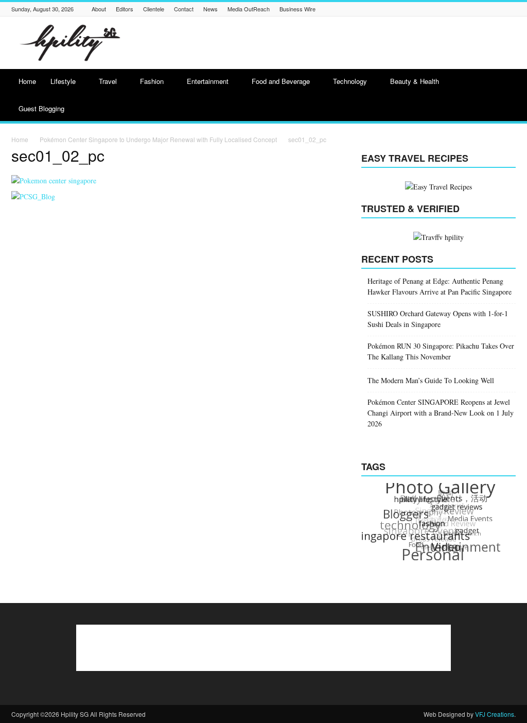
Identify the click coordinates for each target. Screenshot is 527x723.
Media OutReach (248, 9)
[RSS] (471, 9)
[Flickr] (394, 9)
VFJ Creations (494, 714)
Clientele (153, 9)
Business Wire (297, 9)
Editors (124, 9)
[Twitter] (497, 9)
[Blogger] (368, 9)
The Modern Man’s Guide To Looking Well (430, 380)
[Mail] (445, 9)
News (210, 9)
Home (27, 81)
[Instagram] (420, 9)
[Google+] (407, 9)
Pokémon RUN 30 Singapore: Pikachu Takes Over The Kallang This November (440, 351)
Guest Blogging (41, 108)
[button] (503, 96)
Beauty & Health (414, 81)
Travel (108, 81)
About (99, 9)
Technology (350, 81)
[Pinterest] (458, 9)
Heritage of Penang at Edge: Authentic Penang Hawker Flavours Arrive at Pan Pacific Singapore (439, 286)
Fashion (152, 81)
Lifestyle (63, 81)
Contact (184, 9)
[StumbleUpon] (484, 9)
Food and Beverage (281, 81)
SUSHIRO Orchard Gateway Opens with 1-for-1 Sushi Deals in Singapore (437, 318)
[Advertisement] (328, 42)
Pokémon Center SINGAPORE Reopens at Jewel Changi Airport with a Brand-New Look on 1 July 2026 (440, 412)
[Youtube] (510, 9)
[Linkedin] (432, 9)
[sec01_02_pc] (53, 180)
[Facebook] (381, 9)
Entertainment (208, 81)
